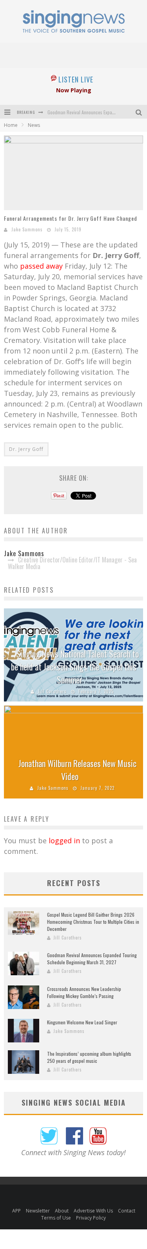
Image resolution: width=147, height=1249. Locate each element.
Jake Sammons (27, 229)
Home (11, 125)
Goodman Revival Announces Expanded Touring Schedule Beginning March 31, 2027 (92, 958)
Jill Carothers (52, 691)
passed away (41, 266)
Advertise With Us (93, 1210)
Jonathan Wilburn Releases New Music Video (77, 769)
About (62, 1210)
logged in (64, 840)
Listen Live (75, 79)
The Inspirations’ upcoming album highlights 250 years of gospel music (89, 1057)
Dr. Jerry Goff (26, 449)
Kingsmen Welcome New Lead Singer (82, 1022)
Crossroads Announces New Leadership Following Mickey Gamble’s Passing (84, 992)
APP (16, 1210)
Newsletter (38, 1210)
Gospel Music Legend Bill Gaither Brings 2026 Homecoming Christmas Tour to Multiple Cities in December (93, 921)
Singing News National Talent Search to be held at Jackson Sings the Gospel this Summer (75, 666)
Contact (126, 1210)
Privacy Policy (91, 1217)
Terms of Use (56, 1217)
